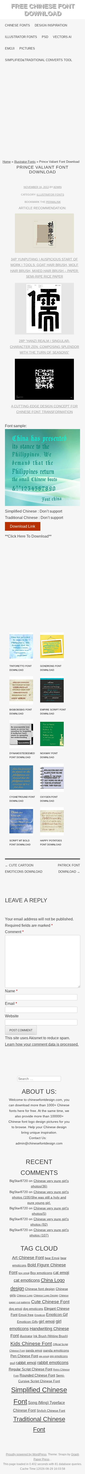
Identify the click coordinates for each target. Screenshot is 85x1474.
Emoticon (39, 1315)
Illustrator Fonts (21, 37)
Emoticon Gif (57, 1315)
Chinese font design (40, 1289)
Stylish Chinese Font (51, 1410)
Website (12, 1016)
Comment (14, 932)
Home (7, 161)
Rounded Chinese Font (37, 1375)
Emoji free (26, 1315)
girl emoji (47, 1321)
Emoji (10, 48)
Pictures (27, 48)
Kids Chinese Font (31, 1343)
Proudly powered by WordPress (26, 1454)
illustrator (26, 1336)
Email (11, 1004)
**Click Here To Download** (28, 536)
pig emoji (44, 1356)
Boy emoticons (41, 1273)
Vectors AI (62, 37)
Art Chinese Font (28, 1257)
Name (11, 991)
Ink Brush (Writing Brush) (50, 1336)
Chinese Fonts (17, 25)
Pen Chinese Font (24, 1356)
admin (57, 187)
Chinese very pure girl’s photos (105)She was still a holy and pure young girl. (40, 1197)
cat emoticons (27, 1280)
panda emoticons (56, 1350)
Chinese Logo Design (46, 1295)
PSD (45, 37)
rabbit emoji (26, 1362)
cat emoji (61, 1272)
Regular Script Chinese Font (30, 1369)
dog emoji (15, 1309)
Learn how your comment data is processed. (42, 1044)
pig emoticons (59, 1356)
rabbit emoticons (52, 1362)
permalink (53, 201)
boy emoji (23, 1273)
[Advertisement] (42, 112)
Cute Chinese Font (50, 1301)
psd (12, 1363)
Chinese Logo (25, 1295)
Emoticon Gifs (27, 1322)
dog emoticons (33, 1309)
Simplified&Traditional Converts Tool (38, 60)
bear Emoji (52, 1258)
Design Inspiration (51, 25)
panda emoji (34, 1350)
